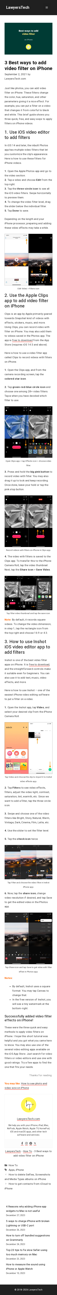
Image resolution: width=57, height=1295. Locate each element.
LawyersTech (17, 7)
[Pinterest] (30, 1143)
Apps (12, 1169)
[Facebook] (22, 1143)
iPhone (20, 1169)
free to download (22, 340)
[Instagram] (26, 1143)
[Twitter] (35, 1143)
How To (27, 1151)
